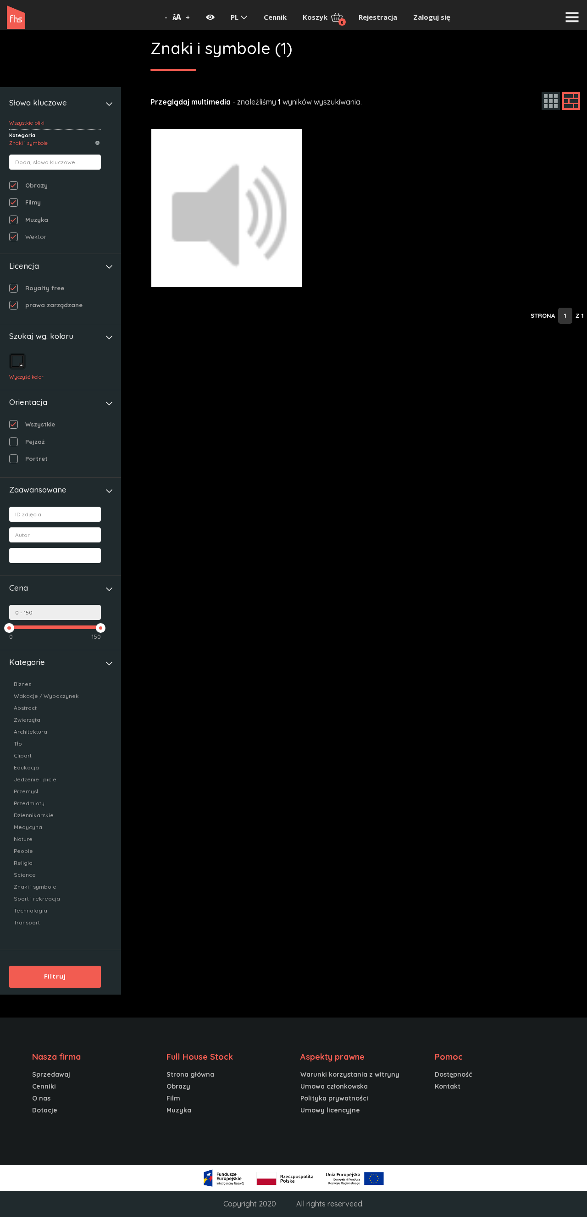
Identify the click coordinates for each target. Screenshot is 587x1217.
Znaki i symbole (35, 886)
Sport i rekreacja (37, 898)
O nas (41, 1098)
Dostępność (453, 1074)
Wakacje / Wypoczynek (46, 695)
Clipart (23, 755)
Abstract (25, 707)
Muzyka (36, 219)
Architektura (30, 731)
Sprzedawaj (51, 1074)
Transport (27, 922)
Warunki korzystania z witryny (349, 1074)
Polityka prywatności (334, 1098)
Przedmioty (29, 803)
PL (235, 17)
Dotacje (44, 1110)
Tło (18, 743)
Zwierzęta (27, 719)
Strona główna (190, 1074)
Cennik (275, 17)
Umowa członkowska (334, 1086)
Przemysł (26, 791)
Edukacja (26, 767)
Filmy (33, 202)
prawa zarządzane (54, 305)
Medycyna (28, 827)
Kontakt (447, 1086)
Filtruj (55, 976)
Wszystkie (40, 424)
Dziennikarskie (34, 815)
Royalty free (44, 288)
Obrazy (36, 185)
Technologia (30, 910)
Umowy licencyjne (330, 1110)
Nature (23, 838)
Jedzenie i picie (35, 779)
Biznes (22, 683)
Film (173, 1098)
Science (25, 874)
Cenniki (44, 1086)
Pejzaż (34, 441)
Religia (23, 862)
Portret (36, 458)
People (23, 850)
